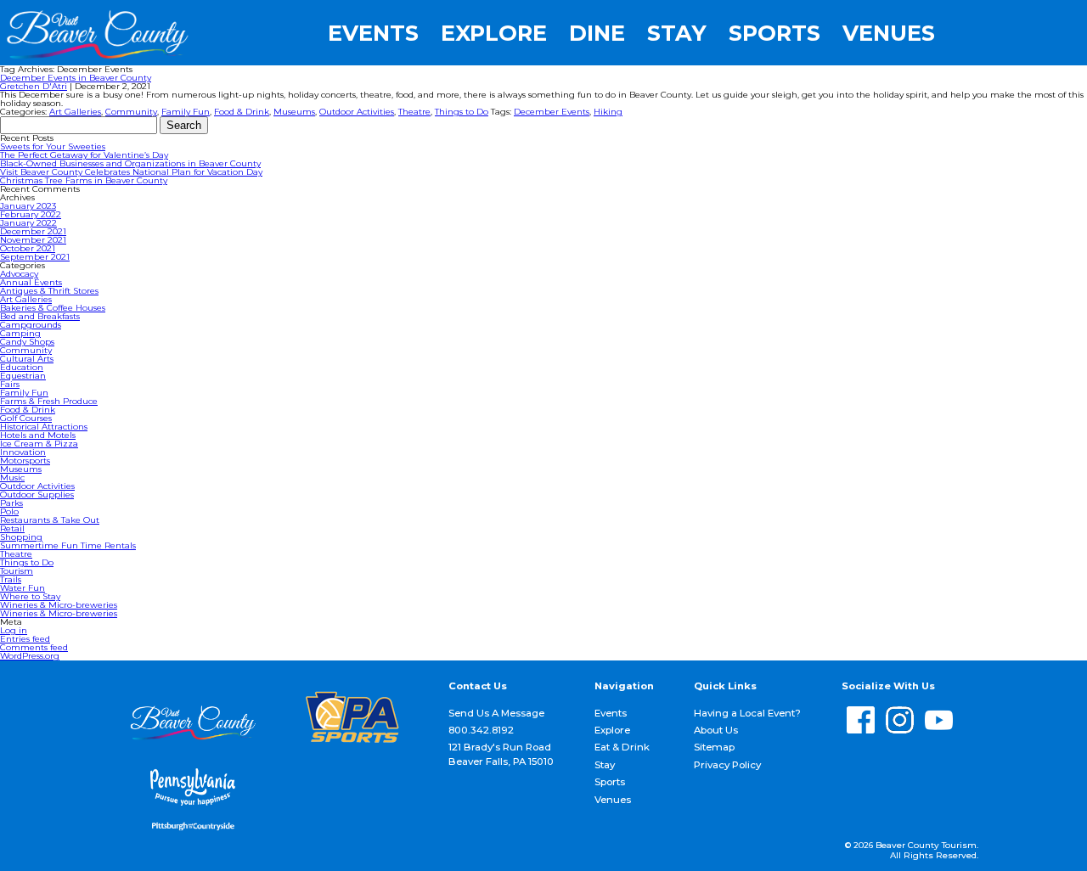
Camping (20, 333)
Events (373, 33)
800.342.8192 (481, 730)
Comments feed (34, 647)
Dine (597, 33)
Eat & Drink (622, 747)
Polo (9, 511)
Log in (13, 630)
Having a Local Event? (747, 713)
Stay (677, 33)
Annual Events (31, 282)
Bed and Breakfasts (40, 316)
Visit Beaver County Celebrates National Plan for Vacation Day (131, 171)
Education (21, 367)
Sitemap (714, 747)
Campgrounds (30, 324)
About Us (716, 730)
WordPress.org (29, 655)
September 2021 (35, 256)
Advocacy (19, 273)
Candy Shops (27, 341)
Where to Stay (30, 596)
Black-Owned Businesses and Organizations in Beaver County (130, 163)
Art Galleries (75, 111)
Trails (10, 579)
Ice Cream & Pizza (39, 443)
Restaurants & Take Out (49, 519)
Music (12, 477)
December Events (551, 111)
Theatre (414, 111)
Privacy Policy (727, 765)
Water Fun (22, 587)
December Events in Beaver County (75, 77)
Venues (888, 33)
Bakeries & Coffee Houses (52, 307)
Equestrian (23, 375)
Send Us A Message (496, 713)
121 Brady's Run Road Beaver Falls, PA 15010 (501, 754)
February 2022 (30, 214)
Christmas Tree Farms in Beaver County (83, 180)
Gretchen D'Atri (33, 86)
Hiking (608, 111)
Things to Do (461, 111)
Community (131, 111)
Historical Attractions (43, 426)
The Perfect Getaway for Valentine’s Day (84, 154)
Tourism (16, 570)
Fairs (10, 384)
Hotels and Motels (38, 435)
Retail (12, 528)
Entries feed (25, 638)
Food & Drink (241, 111)
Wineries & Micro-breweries (58, 604)
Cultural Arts (27, 358)
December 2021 (33, 231)
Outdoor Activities (356, 111)
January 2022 (28, 222)
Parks (11, 503)
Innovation (23, 452)
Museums (294, 111)
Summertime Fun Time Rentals (68, 545)
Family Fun (185, 111)
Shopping (21, 536)
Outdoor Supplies (37, 494)
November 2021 (33, 239)
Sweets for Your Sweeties (52, 146)
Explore (494, 33)
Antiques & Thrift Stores (49, 290)
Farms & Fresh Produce (49, 401)
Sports (774, 33)
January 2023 (28, 205)
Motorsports (25, 460)
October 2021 (27, 248)
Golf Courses (26, 418)
